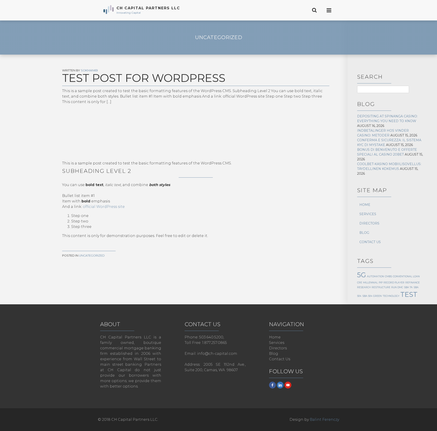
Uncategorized (218, 37)
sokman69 (89, 70)
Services (367, 214)
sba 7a (408, 287)
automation (375, 276)
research (364, 287)
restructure (381, 287)
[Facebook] (272, 385)
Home (364, 205)
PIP (381, 282)
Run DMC (397, 287)
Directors (369, 223)
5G (361, 275)
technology (391, 296)
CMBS (388, 276)
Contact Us (370, 242)
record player (394, 282)
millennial (370, 282)
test (408, 294)
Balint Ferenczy (324, 419)
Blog (364, 233)
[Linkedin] (280, 385)
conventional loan (406, 276)
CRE (359, 282)
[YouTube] (288, 385)
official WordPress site (104, 206)
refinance (412, 282)
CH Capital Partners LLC (148, 8)
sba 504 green (372, 296)
